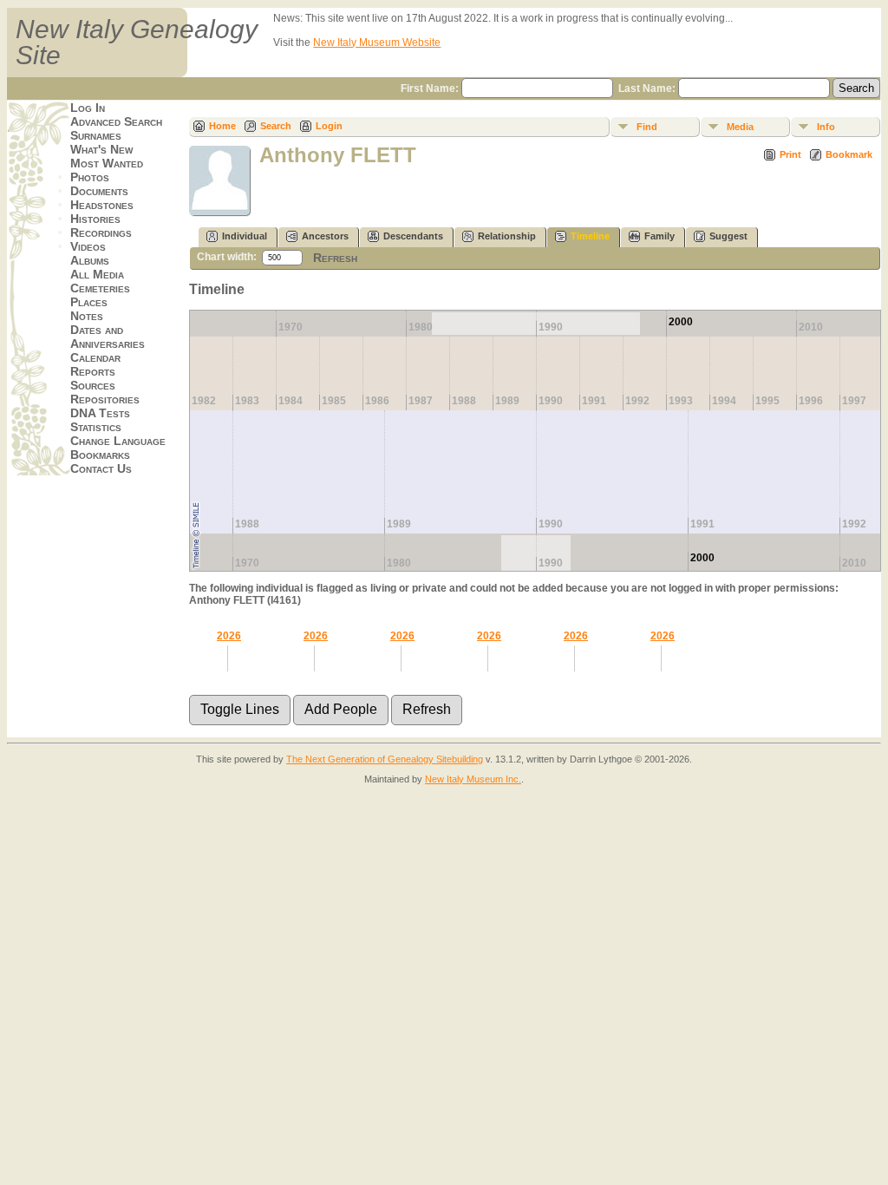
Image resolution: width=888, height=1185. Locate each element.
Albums (89, 260)
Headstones (102, 205)
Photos (89, 177)
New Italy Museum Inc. (473, 779)
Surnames (95, 135)
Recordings (101, 232)
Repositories (105, 399)
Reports (92, 371)
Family (659, 236)
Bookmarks (100, 455)
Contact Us (101, 468)
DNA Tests (100, 413)
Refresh (335, 258)
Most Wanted (106, 163)
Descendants (413, 236)
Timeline (590, 236)
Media (740, 126)
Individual (244, 236)
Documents (99, 191)
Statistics (95, 427)
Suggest (728, 236)
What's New (101, 149)
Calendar (95, 357)
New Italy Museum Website (377, 42)
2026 (229, 636)
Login (329, 126)
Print (790, 154)
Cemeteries (100, 288)
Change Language (118, 441)
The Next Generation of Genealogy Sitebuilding (384, 759)
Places (89, 302)
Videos (88, 246)
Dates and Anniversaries (107, 336)
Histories (95, 219)
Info (826, 126)
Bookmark (849, 154)
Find (647, 126)
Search (275, 126)
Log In (87, 108)
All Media (97, 274)
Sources (92, 385)
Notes (86, 316)
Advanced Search (116, 121)
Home (222, 126)
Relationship (507, 236)
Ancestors (325, 236)
